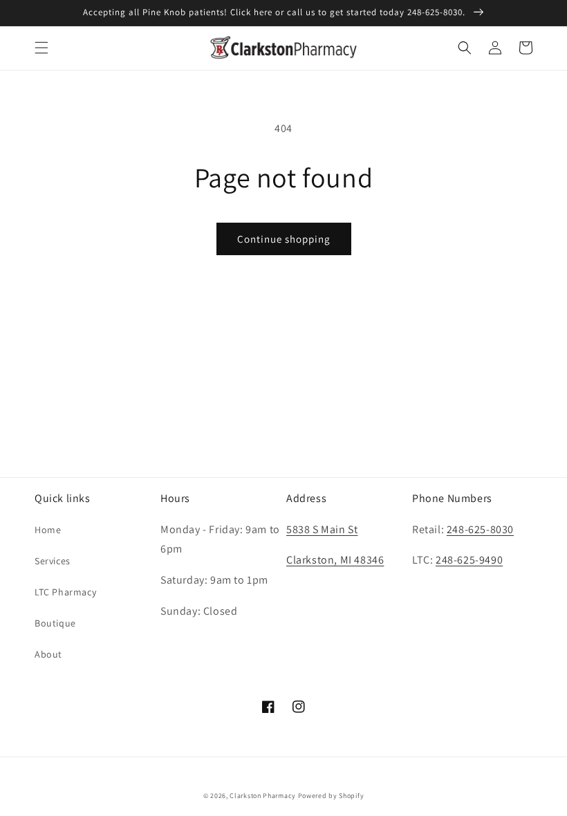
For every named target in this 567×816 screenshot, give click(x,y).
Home (48, 529)
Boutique (55, 623)
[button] (41, 48)
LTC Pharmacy (65, 592)
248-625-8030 (480, 529)
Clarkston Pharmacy (263, 795)
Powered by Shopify (331, 795)
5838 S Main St (321, 529)
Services (53, 561)
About (48, 654)
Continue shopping (284, 238)
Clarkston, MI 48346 (335, 560)
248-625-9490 (469, 560)
